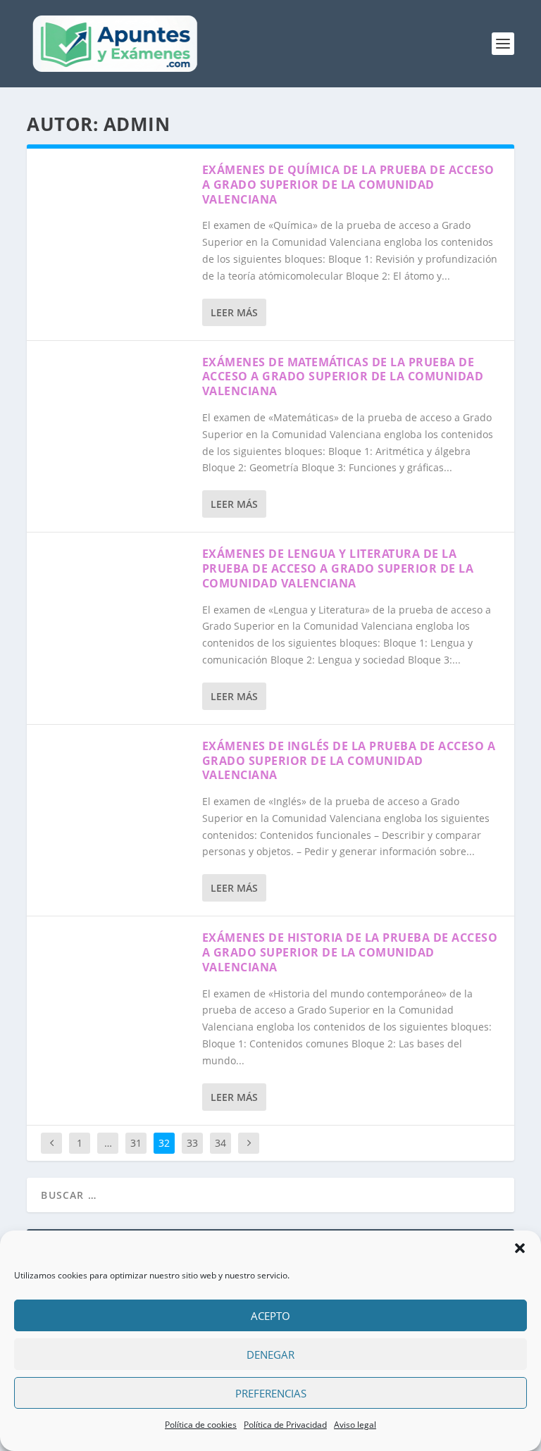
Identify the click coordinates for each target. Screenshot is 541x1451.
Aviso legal (355, 1425)
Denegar (270, 1354)
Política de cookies (201, 1425)
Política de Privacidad (285, 1425)
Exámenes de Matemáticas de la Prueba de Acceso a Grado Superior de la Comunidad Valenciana (343, 376)
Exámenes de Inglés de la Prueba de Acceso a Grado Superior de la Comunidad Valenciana (349, 760)
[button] (520, 1248)
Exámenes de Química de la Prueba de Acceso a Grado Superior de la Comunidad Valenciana (348, 184)
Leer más (234, 312)
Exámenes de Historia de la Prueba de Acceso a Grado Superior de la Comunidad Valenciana (350, 952)
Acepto (270, 1316)
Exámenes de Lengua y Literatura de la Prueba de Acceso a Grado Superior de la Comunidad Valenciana (338, 568)
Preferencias (270, 1393)
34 (220, 1143)
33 (192, 1143)
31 (136, 1143)
